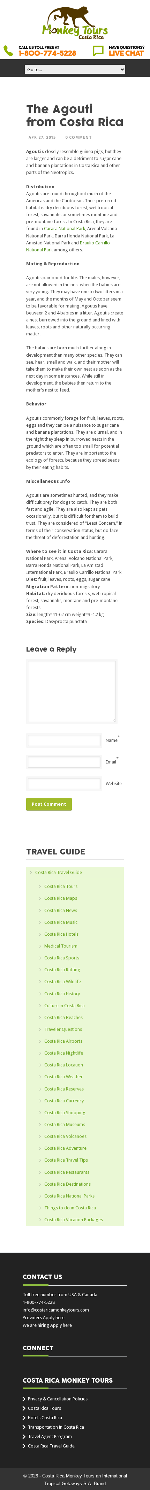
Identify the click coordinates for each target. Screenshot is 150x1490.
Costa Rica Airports (63, 1041)
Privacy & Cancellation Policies (58, 1398)
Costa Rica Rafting (62, 969)
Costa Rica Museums (64, 1124)
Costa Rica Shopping (64, 1112)
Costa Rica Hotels (61, 934)
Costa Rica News (60, 910)
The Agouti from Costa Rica (74, 116)
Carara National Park (64, 228)
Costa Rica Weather (63, 1076)
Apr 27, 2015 (42, 137)
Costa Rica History (62, 993)
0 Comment (78, 137)
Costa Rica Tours (60, 886)
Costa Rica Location (63, 1064)
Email (111, 762)
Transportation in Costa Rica (56, 1427)
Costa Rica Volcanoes (65, 1136)
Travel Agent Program (50, 1436)
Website (114, 783)
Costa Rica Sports (61, 957)
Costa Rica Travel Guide (58, 872)
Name (112, 740)
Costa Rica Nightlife (63, 1053)
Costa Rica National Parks (69, 1196)
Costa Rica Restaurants (66, 1172)
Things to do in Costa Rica (70, 1207)
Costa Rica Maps (60, 898)
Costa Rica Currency (64, 1100)
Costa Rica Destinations (67, 1184)
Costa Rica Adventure (65, 1148)
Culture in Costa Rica (64, 1005)
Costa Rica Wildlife (62, 981)
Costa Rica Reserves (64, 1089)
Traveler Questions (63, 1029)
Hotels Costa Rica (45, 1417)
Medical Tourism (60, 946)
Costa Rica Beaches (63, 1017)
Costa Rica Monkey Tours (75, 23)
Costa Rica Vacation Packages (73, 1219)
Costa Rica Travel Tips (66, 1160)
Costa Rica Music (60, 922)
